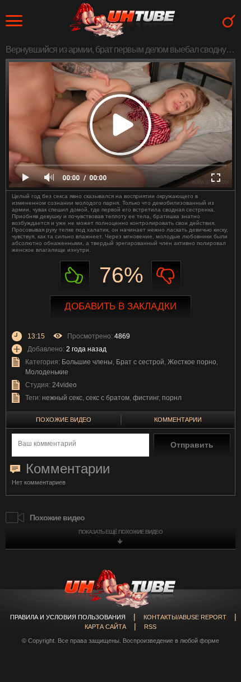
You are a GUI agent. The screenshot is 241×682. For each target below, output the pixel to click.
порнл (172, 398)
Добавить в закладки (120, 306)
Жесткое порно (192, 362)
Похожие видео (63, 419)
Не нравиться (166, 275)
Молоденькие (46, 372)
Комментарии (178, 419)
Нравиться (75, 275)
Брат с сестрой (140, 362)
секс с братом (107, 398)
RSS (150, 626)
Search (229, 21)
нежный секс (62, 398)
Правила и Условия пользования (68, 617)
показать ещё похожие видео (120, 532)
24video (64, 385)
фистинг (146, 398)
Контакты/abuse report (184, 617)
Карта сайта (105, 626)
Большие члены (87, 362)
